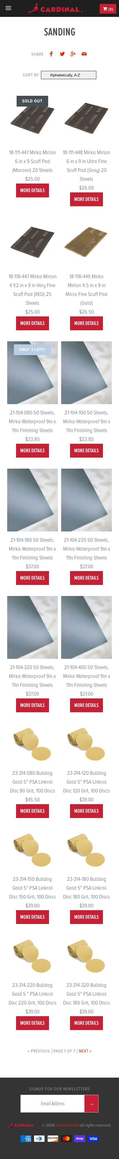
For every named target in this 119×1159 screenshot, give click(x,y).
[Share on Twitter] (64, 55)
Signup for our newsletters (59, 1088)
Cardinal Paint (67, 1125)
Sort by (31, 75)
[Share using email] (84, 55)
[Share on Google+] (75, 55)
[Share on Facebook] (53, 55)
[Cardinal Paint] (55, 8)
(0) (110, 9)
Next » (85, 1051)
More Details (32, 190)
